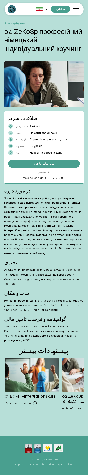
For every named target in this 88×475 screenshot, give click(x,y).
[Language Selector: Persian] (42, 9)
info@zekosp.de (32, 178)
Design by (44, 459)
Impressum (22, 464)
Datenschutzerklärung (46, 464)
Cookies (68, 464)
